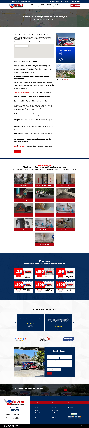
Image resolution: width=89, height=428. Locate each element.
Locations (49, 4)
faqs (54, 6)
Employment (57, 4)
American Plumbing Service (20, 146)
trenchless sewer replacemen (43, 86)
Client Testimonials (44, 309)
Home (32, 4)
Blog (38, 6)
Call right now (23, 92)
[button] (15, 322)
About (37, 4)
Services (42, 4)
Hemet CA (66, 79)
